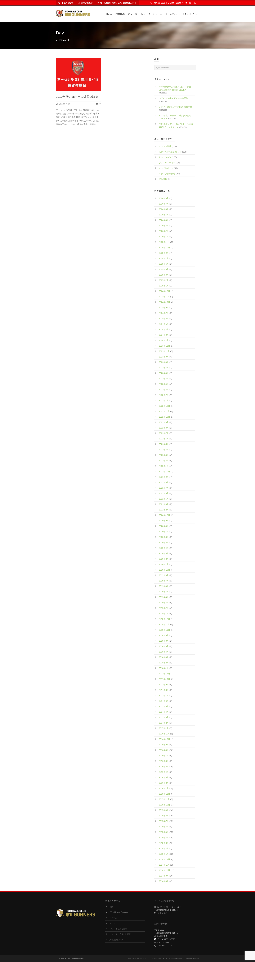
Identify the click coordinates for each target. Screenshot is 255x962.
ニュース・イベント (168, 14)
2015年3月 (164, 843)
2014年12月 (164, 859)
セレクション (165, 157)
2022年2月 (164, 460)
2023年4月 (164, 384)
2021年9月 (164, 477)
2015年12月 (164, 794)
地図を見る (162, 913)
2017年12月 (164, 673)
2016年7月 (164, 755)
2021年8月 (164, 482)
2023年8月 (164, 362)
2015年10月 (164, 805)
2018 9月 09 (65, 104)
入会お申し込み (156, 958)
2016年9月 (164, 744)
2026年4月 (164, 220)
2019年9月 (164, 575)
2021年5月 (164, 499)
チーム (151, 14)
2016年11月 (164, 734)
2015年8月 (164, 815)
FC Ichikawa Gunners (118, 912)
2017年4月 (164, 712)
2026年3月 (164, 225)
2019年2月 (164, 608)
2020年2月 (164, 559)
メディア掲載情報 (167, 173)
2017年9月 (164, 684)
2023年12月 (164, 346)
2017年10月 (164, 679)
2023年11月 (164, 351)
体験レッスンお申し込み (137, 958)
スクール (139, 14)
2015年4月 (164, 837)
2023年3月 (164, 389)
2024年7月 (164, 313)
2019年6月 (164, 586)
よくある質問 (67, 3)
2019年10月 (164, 570)
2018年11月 (164, 624)
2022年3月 (164, 455)
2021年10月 (164, 471)
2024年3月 (164, 335)
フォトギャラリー (167, 163)
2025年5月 (164, 269)
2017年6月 (164, 701)
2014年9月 (164, 876)
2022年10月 (164, 417)
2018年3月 (164, 657)
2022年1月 (164, 466)
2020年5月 (164, 542)
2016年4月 (164, 772)
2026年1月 (164, 236)
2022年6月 (164, 439)
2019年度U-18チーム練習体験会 (77, 96)
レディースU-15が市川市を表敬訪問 (175, 107)
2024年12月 (164, 291)
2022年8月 (164, 428)
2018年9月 (164, 635)
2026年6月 (164, 209)
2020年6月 (164, 537)
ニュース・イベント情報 (120, 934)
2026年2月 (164, 231)
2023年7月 (164, 367)
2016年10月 (164, 739)
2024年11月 (164, 296)
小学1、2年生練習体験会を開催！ (174, 98)
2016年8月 (164, 750)
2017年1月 (164, 728)
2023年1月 (164, 400)
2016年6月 (164, 761)
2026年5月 (164, 215)
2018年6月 (164, 646)
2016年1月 (164, 788)
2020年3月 (164, 553)
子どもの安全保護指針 (174, 958)
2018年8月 (164, 641)
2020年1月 (164, 564)
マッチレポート (166, 168)
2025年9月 (164, 253)
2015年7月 (164, 821)
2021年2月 (164, 510)
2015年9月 (164, 810)
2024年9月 (164, 307)
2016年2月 (164, 783)
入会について (188, 14)
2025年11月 (164, 242)
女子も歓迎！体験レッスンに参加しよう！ (118, 3)
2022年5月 (164, 444)
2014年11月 (164, 865)
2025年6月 (164, 264)
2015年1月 (164, 854)
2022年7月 (164, 433)
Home (109, 14)
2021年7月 (164, 488)
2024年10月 (164, 302)
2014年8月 (164, 881)
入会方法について (117, 940)
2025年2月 (164, 280)
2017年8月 (164, 690)
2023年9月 (164, 357)
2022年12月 (164, 406)
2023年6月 (164, 373)
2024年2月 (164, 340)
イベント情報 (165, 146)
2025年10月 (164, 247)
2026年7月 (164, 204)
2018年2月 (164, 663)
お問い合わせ (87, 3)
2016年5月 (164, 766)
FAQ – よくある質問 (118, 929)
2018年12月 (164, 619)
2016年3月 (164, 777)
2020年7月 (164, 531)
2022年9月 (164, 422)
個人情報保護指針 (192, 958)
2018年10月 (164, 630)
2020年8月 (164, 526)
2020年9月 (164, 520)
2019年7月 (164, 581)
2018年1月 (164, 668)
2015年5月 (164, 832)
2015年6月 (164, 826)
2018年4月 (164, 652)
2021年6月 (164, 493)
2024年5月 (164, 324)
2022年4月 (164, 449)
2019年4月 (164, 597)
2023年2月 (164, 395)
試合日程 (163, 179)
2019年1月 (164, 613)
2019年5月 (164, 591)
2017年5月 (164, 706)
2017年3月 (164, 717)
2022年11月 (164, 411)
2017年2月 (164, 723)
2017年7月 (164, 695)
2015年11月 (164, 799)
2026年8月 (164, 198)
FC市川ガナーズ (123, 14)
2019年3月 (164, 602)
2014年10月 (164, 870)
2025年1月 (164, 286)
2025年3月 (164, 275)
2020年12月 (164, 515)
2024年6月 (164, 318)
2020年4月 (164, 548)
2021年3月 (164, 504)
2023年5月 (164, 378)
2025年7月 (164, 258)
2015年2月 (164, 848)
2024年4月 (164, 329)
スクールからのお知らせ (170, 152)
